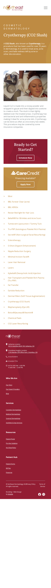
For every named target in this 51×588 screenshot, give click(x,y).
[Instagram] (43, 494)
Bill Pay (8, 468)
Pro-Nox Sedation (11, 443)
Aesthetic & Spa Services (14, 423)
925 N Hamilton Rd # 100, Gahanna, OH (21, 346)
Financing (9, 472)
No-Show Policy (11, 448)
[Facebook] (39, 494)
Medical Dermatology (13, 414)
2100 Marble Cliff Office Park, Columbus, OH (22, 352)
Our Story (9, 385)
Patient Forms (10, 464)
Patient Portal (10, 439)
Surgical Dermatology (13, 418)
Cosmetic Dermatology (13, 410)
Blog (7, 394)
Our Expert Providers (13, 389)
